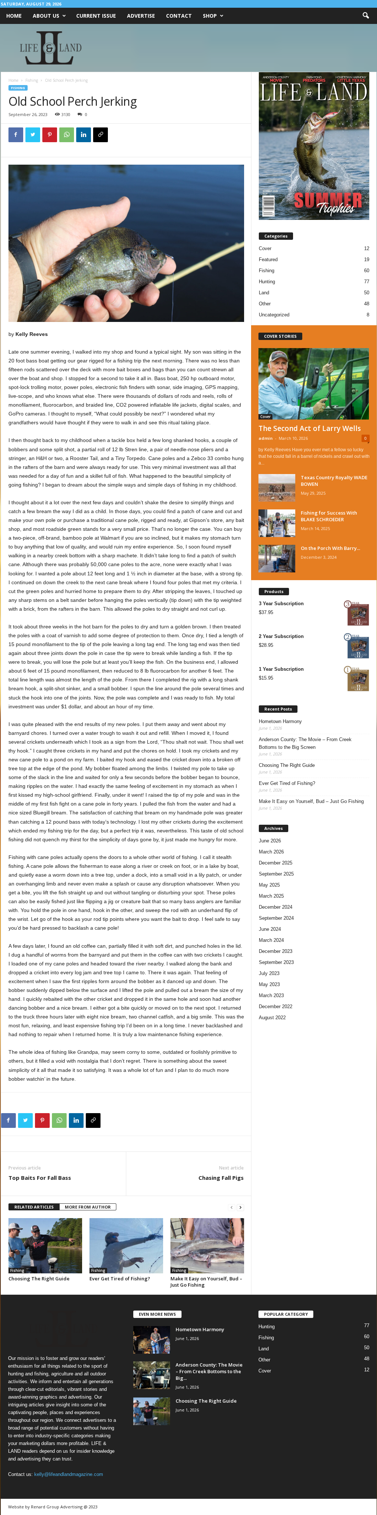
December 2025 (275, 863)
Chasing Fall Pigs (221, 1177)
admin (265, 438)
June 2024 (270, 929)
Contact (179, 15)
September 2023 (276, 962)
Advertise (141, 15)
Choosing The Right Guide (39, 1278)
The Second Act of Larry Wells (309, 428)
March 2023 (271, 995)
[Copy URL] (100, 134)
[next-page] (240, 1207)
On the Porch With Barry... (330, 548)
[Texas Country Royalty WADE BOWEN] (276, 488)
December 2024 (275, 907)
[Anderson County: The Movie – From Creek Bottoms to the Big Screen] (151, 1375)
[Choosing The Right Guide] (45, 1245)
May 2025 (269, 885)
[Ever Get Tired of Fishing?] (126, 1245)
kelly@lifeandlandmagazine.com (68, 1474)
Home (14, 15)
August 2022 (272, 1017)
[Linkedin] (83, 134)
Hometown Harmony (280, 721)
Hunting (267, 281)
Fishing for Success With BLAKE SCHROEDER (329, 516)
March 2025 (271, 896)
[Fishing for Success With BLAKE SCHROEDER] (276, 523)
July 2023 (269, 973)
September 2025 (276, 874)
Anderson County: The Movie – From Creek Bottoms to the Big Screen (305, 743)
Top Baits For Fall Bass (39, 1177)
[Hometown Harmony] (151, 1340)
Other (265, 303)
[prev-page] (231, 1207)
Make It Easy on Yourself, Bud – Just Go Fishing (206, 1281)
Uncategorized (274, 315)
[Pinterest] (49, 134)
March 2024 (271, 940)
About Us (46, 15)
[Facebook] (15, 134)
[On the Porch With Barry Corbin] (276, 558)
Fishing (31, 80)
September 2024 (276, 918)
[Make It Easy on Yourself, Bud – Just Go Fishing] (207, 1245)
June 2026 (270, 841)
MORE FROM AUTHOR (88, 1207)
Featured (268, 259)
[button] (365, 16)
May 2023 (269, 984)
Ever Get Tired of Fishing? (119, 1278)
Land (264, 292)
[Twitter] (32, 134)
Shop (210, 15)
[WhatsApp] (66, 134)
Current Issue (96, 15)
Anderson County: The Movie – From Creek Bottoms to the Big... (209, 1371)
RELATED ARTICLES (34, 1207)
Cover (265, 248)
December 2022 (275, 1006)
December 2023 (275, 951)
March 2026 (271, 852)
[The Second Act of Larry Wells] (314, 384)
